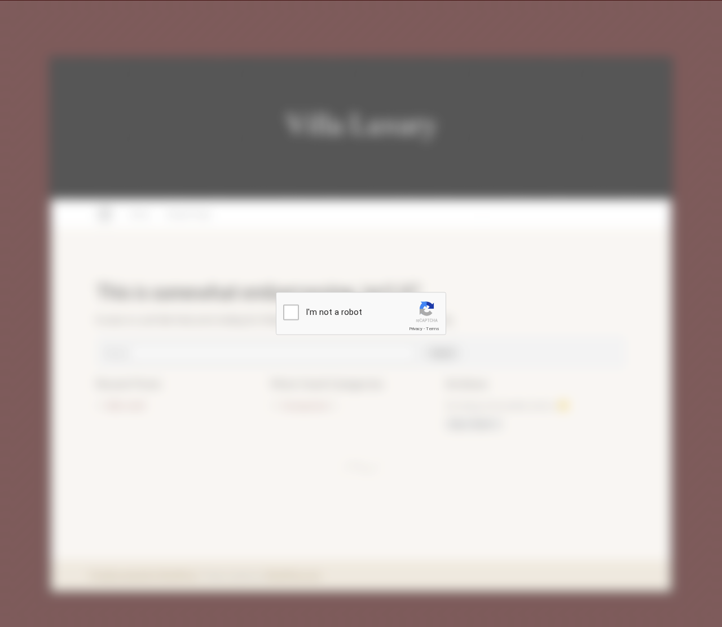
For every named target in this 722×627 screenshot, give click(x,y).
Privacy (415, 328)
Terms (432, 328)
